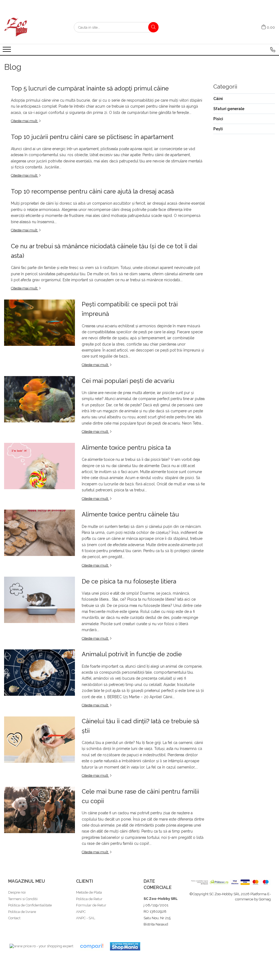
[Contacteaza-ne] (272, 49)
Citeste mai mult (24, 121)
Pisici (218, 119)
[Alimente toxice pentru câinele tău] (39, 533)
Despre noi (17, 892)
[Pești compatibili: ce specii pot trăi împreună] (39, 323)
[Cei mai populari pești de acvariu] (39, 399)
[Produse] (7, 51)
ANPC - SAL (85, 918)
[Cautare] (153, 27)
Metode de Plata (89, 892)
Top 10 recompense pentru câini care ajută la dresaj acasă (92, 191)
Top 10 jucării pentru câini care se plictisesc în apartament (92, 136)
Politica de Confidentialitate (30, 905)
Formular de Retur (91, 905)
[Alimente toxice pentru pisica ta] (39, 466)
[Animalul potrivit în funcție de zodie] (39, 672)
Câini (218, 98)
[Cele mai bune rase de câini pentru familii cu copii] (39, 810)
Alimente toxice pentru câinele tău (130, 514)
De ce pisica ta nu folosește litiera (129, 581)
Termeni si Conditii (23, 899)
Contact (14, 918)
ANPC (81, 912)
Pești (218, 129)
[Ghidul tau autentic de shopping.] (92, 946)
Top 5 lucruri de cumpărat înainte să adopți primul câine (90, 88)
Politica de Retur (89, 899)
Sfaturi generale (228, 109)
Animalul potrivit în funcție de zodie (132, 654)
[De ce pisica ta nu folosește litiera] (39, 600)
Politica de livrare (22, 912)
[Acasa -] (31, 27)
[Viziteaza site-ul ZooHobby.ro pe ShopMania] (125, 946)
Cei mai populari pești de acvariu (128, 380)
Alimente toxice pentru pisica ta (126, 447)
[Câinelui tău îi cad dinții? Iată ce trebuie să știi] (39, 739)
